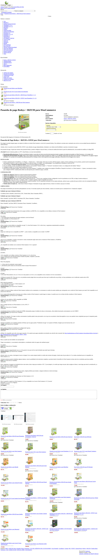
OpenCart (5, 40)
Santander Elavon (7, 62)
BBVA (7, 548)
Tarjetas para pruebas (8, 72)
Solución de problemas (8, 74)
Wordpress (5, 42)
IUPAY (73, 548)
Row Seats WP (6, 46)
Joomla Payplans (7, 30)
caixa (7, 549)
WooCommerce (7, 44)
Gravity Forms (6, 39)
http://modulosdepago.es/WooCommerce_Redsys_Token (14, 334)
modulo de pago (12, 549)
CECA (5, 63)
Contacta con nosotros (8, 79)
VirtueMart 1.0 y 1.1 (8, 26)
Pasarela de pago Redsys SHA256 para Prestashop (12, 436)
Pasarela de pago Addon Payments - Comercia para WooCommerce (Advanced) (85, 529)
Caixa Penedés (54, 548)
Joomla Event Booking (8, 31)
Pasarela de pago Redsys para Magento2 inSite (36, 543)
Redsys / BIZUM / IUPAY (9, 60)
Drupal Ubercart (7, 52)
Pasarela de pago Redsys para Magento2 (10, 529)
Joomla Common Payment (9, 23)
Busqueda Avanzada (7, 12)
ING (70, 548)
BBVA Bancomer (7, 65)
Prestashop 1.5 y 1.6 (8, 34)
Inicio (2, 8)
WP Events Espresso (8, 49)
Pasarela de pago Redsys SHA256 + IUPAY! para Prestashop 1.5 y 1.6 (20, 98)
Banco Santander (25, 548)
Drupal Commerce (7, 51)
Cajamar (66, 548)
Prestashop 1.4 (6, 33)
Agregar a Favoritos (8, 7)
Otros (4, 53)
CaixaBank (61, 548)
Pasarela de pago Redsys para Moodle (9, 467)
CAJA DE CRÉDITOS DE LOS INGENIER (40, 548)
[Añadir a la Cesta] (6, 89)
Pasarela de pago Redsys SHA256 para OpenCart (61, 436)
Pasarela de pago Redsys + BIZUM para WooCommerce (17, 13)
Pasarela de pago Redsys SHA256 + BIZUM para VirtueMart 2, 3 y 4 (20, 95)
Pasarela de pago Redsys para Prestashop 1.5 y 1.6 (61, 451)
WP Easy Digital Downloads (10, 47)
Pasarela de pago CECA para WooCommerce (35, 452)
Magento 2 (5, 22)
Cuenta (8, 8)
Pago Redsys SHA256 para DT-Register (83, 467)
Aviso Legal (6, 76)
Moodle (5, 43)
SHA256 (88, 548)
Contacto (15, 7)
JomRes (5, 29)
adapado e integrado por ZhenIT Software (88, 553)
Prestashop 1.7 (6, 35)
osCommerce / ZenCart (8, 38)
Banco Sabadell (17, 548)
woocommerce (28, 549)
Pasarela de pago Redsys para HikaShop (13, 88)
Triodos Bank (94, 548)
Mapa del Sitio (20, 7)
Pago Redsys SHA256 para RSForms (82, 436)
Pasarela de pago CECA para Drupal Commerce (85, 451)
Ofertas (2, 7)
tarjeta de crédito (20, 549)
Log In (5, 8)
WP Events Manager (8, 48)
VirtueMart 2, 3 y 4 (7, 25)
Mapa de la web (7, 80)
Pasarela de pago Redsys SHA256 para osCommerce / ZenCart (34, 436)
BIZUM (11, 548)
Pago (14, 8)
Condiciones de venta (8, 75)
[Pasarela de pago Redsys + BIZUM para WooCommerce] (22, 131)
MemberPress (6, 36)
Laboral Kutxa (78, 548)
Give (4, 21)
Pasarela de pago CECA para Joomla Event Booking (16, 91)
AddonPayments (7, 61)
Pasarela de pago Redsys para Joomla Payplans (11, 482)
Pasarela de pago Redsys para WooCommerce (11, 451)
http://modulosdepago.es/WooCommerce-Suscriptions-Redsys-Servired (81, 333)
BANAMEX (6, 66)
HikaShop (5, 27)
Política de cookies (7, 78)
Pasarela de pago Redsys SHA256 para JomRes (12, 514)
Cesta (11, 8)
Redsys (84, 548)
